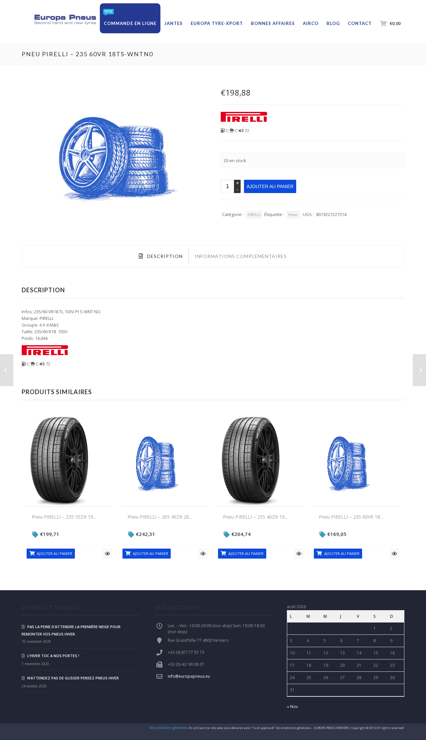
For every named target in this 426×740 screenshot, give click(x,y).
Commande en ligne (130, 23)
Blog (333, 23)
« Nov (292, 706)
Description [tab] (164, 256)
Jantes (173, 23)
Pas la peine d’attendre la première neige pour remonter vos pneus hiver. (71, 630)
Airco (311, 23)
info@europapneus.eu (189, 676)
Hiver (293, 214)
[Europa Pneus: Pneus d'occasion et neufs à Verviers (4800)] (65, 20)
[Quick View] (107, 554)
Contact (360, 23)
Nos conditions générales (168, 727)
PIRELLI (254, 214)
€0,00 (395, 23)
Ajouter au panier (270, 186)
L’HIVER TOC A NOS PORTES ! (53, 655)
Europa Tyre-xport (217, 23)
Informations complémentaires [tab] (241, 256)
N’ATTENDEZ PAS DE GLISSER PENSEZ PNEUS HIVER (73, 677)
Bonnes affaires (273, 23)
